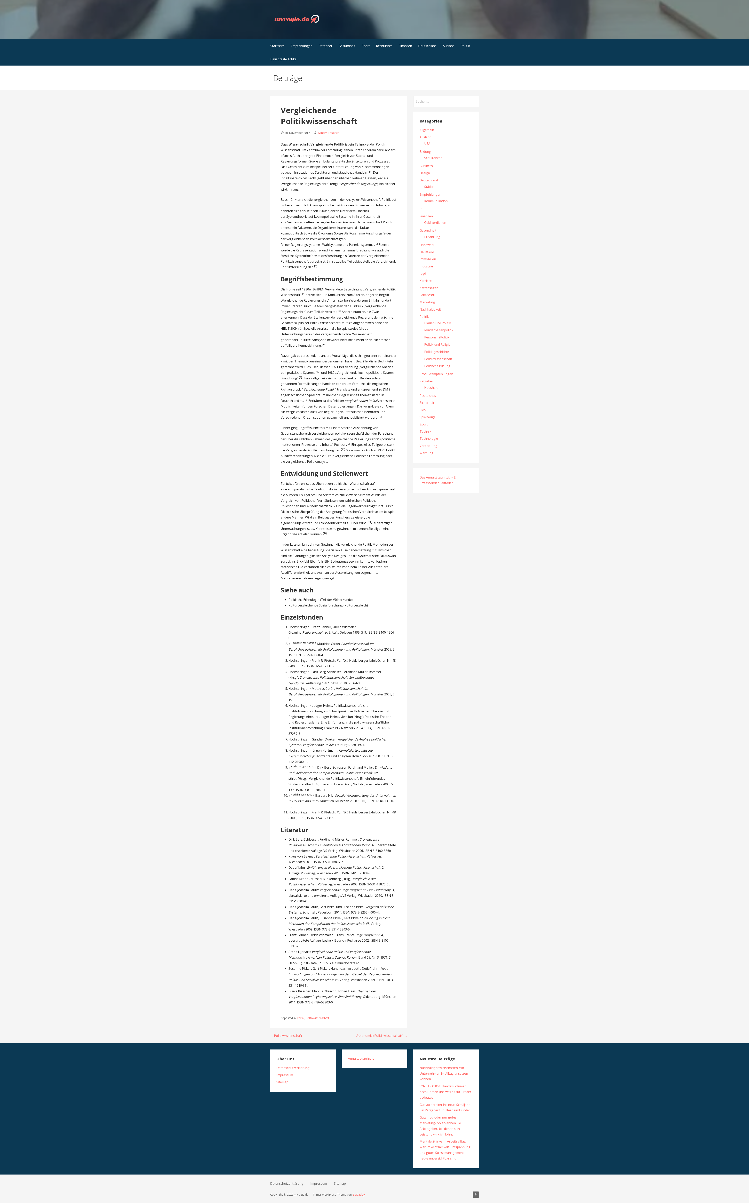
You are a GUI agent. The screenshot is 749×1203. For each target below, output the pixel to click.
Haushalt (431, 387)
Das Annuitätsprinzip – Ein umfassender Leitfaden (476, 1194)
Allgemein (427, 130)
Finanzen (405, 46)
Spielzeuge (428, 417)
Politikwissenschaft (317, 1018)
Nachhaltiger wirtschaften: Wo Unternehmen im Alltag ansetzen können (444, 1073)
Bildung (425, 151)
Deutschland (427, 46)
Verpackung (428, 446)
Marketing (427, 302)
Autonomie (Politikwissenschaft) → (381, 1035)
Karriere (426, 281)
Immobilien (428, 259)
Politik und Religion (438, 344)
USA (427, 143)
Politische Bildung (437, 366)
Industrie (426, 266)
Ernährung (432, 237)
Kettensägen (429, 288)
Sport (366, 46)
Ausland (448, 46)
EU (422, 209)
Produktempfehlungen (436, 374)
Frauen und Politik (437, 323)
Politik (465, 46)
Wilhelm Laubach (328, 133)
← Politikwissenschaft (286, 1035)
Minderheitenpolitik (438, 330)
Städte (429, 187)
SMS (423, 410)
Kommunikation (436, 201)
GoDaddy (358, 1194)
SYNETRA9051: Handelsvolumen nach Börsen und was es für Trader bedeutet (445, 1092)
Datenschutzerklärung (293, 1068)
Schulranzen (433, 158)
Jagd (423, 273)
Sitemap (282, 1082)
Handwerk (427, 245)
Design (425, 173)
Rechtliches (384, 46)
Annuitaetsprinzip (361, 1058)
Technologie (429, 438)
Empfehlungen (301, 46)
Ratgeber (325, 46)
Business (426, 166)
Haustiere (427, 252)
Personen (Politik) (437, 337)
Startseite (277, 46)
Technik (425, 431)
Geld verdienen (435, 222)
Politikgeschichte (436, 352)
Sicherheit (427, 402)
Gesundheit (347, 46)
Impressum (284, 1075)
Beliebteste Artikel (283, 59)
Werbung (426, 453)
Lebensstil (427, 295)
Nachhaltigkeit (430, 309)
